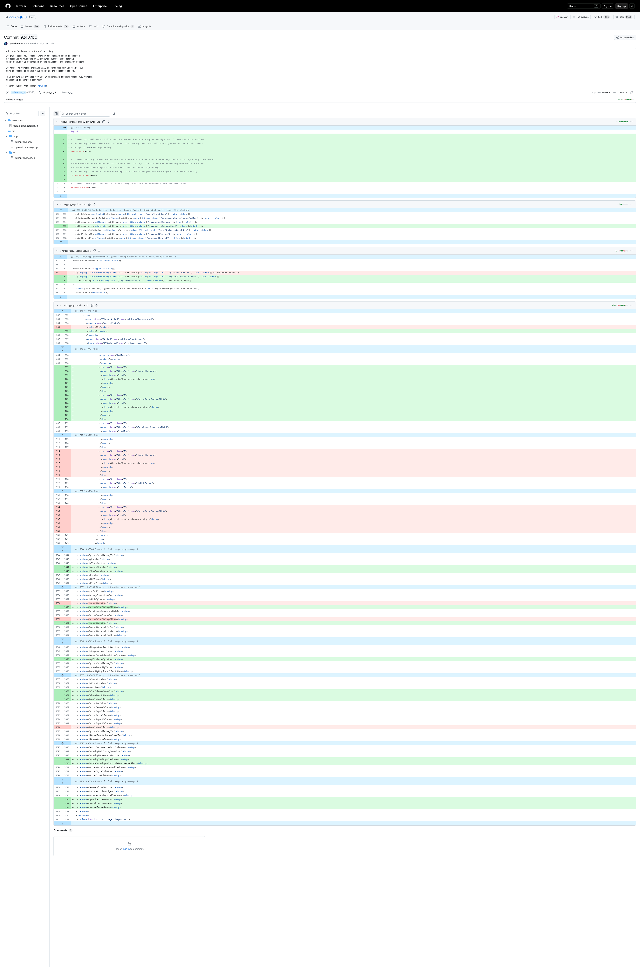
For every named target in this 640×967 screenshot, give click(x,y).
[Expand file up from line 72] (60, 257)
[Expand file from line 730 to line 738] (62, 491)
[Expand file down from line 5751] (62, 823)
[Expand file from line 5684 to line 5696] (62, 743)
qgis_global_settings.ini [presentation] (25, 125)
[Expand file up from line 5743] (62, 783)
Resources (57, 6)
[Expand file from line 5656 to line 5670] (62, 675)
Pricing (117, 6)
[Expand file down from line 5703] (62, 779)
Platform (20, 6)
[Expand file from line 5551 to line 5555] (62, 587)
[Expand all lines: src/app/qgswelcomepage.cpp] (99, 250)
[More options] (631, 121)
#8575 (30, 92)
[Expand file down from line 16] (60, 196)
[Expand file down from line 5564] (62, 639)
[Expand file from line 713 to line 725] (62, 435)
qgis (12, 17)
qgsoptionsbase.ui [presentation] (25, 157)
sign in (126, 848)
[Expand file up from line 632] (61, 210)
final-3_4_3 (68, 92)
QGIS (22, 17)
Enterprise (100, 6)
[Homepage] (8, 6)
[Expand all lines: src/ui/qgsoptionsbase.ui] (96, 305)
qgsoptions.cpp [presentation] (23, 141)
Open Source (78, 6)
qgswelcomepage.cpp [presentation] (27, 147)
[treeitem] (24, 123)
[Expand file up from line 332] (62, 311)
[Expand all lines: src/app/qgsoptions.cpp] (94, 204)
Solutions (38, 6)
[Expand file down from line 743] (62, 547)
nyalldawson (16, 43)
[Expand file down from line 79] (60, 297)
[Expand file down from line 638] (61, 242)
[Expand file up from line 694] (62, 351)
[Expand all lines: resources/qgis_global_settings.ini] (108, 121)
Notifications (582, 17)
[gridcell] (345, 128)
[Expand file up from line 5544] (62, 551)
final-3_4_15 (49, 92)
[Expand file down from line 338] (62, 347)
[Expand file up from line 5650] (62, 643)
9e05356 (606, 92)
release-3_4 (18, 92)
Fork (603, 17)
